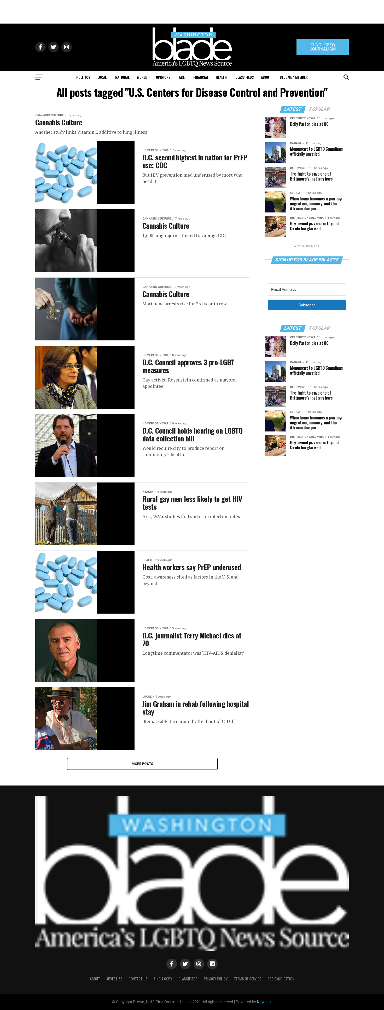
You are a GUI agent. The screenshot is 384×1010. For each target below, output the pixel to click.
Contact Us (138, 978)
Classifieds (244, 77)
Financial (200, 77)
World (142, 77)
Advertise (114, 978)
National (122, 77)
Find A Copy (163, 978)
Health (221, 77)
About (266, 77)
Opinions (163, 77)
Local (102, 77)
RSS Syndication (280, 978)
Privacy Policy (216, 978)
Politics (83, 77)
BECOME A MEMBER (294, 77)
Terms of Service (247, 978)
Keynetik (264, 1002)
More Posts (142, 764)
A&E (182, 77)
